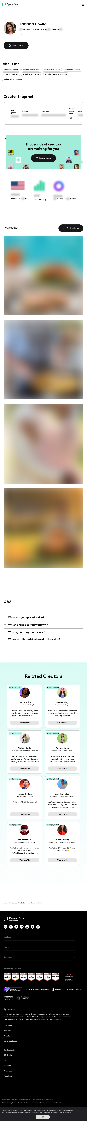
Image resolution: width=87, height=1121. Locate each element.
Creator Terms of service (43, 1103)
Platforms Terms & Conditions (21, 1100)
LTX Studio (8, 1055)
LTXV (5, 1060)
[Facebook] (11, 927)
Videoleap (8, 1076)
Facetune (7, 1065)
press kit (7, 1036)
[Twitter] (27, 927)
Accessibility (49, 1100)
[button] (82, 4)
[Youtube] (22, 927)
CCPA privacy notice (9, 1103)
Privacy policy (38, 1100)
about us (7, 1030)
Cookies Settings (65, 1112)
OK (43, 1117)
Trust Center (57, 1103)
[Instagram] (5, 927)
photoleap (8, 1071)
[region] (43, 1114)
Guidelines (6, 1100)
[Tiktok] (16, 927)
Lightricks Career (11, 1041)
